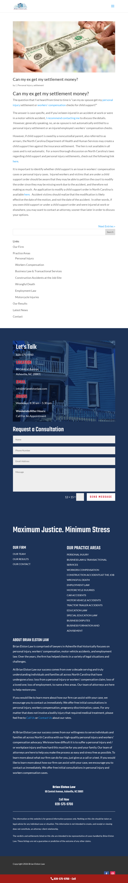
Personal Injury (25, 85)
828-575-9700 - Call (65, 879)
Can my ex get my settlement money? (45, 79)
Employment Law (25, 290)
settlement (38, 85)
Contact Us (45, 717)
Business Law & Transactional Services (38, 271)
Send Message (101, 497)
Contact (18, 316)
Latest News (20, 310)
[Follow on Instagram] (112, 873)
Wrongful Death (25, 284)
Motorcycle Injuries (27, 297)
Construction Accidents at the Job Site (38, 277)
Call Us (30, 717)
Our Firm (18, 246)
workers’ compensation (51, 105)
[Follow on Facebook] (106, 873)
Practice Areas (21, 253)
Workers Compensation (29, 264)
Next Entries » (106, 226)
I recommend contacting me (63, 118)
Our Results (20, 303)
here (15, 161)
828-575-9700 (64, 804)
